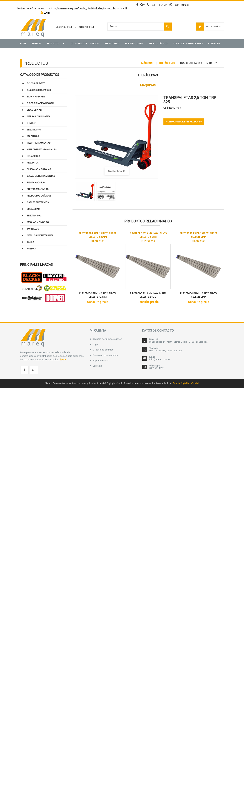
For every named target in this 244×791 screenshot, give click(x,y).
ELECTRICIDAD (34, 215)
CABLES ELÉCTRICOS (38, 202)
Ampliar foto (115, 171)
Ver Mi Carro (111, 43)
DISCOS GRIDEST (36, 83)
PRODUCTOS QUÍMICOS (39, 195)
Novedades (188, 43)
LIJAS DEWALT (34, 109)
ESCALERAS (33, 209)
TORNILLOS (33, 228)
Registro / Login (134, 43)
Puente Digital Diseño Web (186, 383)
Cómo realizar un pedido (85, 43)
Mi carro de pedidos (103, 349)
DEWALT (31, 123)
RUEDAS (31, 248)
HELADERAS (33, 156)
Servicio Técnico (158, 43)
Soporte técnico (101, 360)
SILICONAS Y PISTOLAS (39, 169)
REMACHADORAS (36, 182)
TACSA (30, 242)
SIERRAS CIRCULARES (38, 116)
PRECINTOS (33, 162)
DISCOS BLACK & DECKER (40, 103)
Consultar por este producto (184, 121)
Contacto (214, 43)
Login (95, 344)
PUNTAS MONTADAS (38, 189)
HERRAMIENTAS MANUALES (42, 149)
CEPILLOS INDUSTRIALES (40, 235)
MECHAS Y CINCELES (38, 222)
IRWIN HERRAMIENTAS (39, 142)
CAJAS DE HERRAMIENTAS (41, 176)
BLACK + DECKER (36, 96)
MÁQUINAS (147, 63)
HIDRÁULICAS (167, 63)
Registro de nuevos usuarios (107, 339)
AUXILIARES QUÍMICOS (39, 90)
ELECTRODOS (34, 129)
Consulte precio (97, 302)
